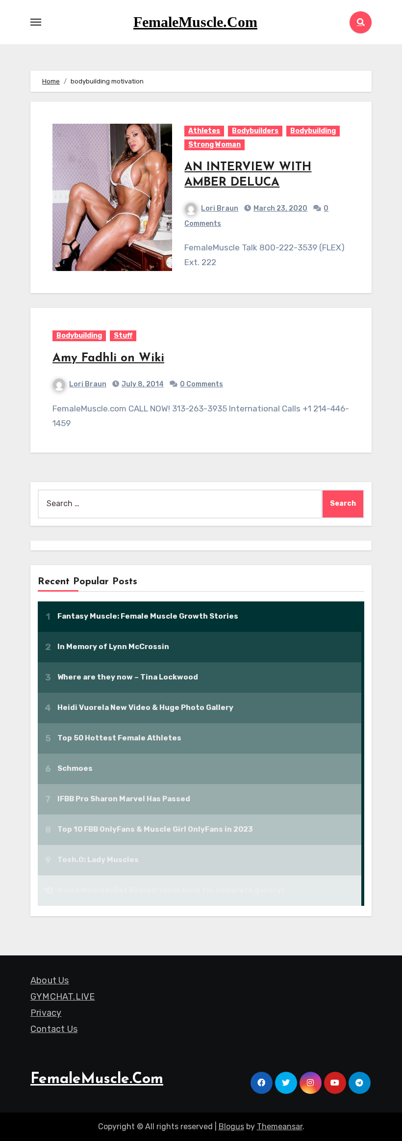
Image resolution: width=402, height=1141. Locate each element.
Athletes (204, 131)
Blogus (231, 1126)
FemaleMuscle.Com (195, 22)
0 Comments (201, 384)
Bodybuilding (313, 131)
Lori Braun (219, 208)
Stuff (123, 335)
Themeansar (279, 1126)
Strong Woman (214, 144)
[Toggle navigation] (35, 22)
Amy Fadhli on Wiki (108, 358)
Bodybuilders (255, 131)
